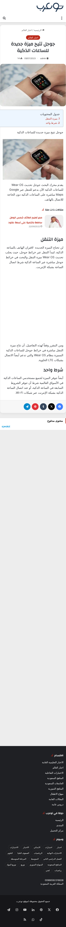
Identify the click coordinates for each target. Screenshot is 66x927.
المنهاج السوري (36, 864)
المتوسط (35, 859)
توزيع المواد (11, 864)
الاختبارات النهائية (54, 853)
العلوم (10, 853)
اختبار (59, 847)
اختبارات (48, 847)
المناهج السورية (55, 788)
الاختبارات (14, 847)
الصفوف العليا (23, 853)
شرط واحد (51, 122)
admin (43, 58)
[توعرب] (49, 7)
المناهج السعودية (55, 778)
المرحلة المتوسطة (18, 859)
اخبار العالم (27, 30)
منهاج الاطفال (56, 794)
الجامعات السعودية (54, 783)
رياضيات (58, 870)
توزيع (23, 864)
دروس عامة (57, 804)
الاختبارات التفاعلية (54, 772)
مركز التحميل (56, 830)
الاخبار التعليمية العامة (52, 762)
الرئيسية (38, 30)
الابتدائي (37, 847)
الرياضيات (38, 853)
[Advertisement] (33, 308)
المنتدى (59, 825)
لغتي (48, 870)
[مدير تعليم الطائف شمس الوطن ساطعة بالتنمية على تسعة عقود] (54, 221)
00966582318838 (54, 880)
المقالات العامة (56, 799)
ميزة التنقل (51, 118)
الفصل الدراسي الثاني (52, 859)
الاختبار (26, 847)
